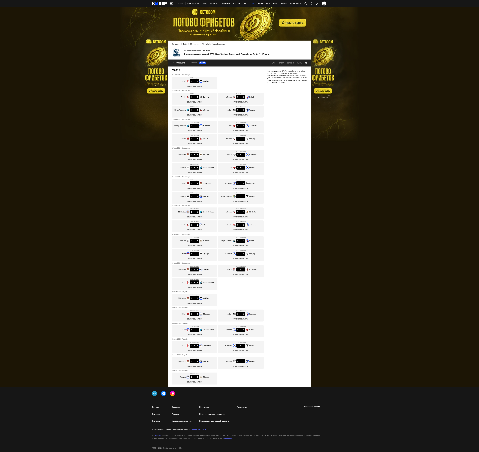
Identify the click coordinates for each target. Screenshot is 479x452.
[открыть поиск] (305, 3)
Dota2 (185, 44)
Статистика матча (194, 86)
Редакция (156, 414)
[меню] (172, 3)
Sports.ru (158, 435)
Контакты (156, 421)
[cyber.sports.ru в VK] (164, 394)
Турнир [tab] (194, 63)
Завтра (299, 63)
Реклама (175, 414)
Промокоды (242, 407)
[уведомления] (311, 3)
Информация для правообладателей (214, 421)
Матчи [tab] (202, 63)
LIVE (273, 63)
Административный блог (182, 421)
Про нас (155, 407)
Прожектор (204, 407)
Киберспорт (176, 44)
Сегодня (290, 63)
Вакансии (176, 407)
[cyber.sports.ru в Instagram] (173, 394)
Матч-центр (194, 44)
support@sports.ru (198, 429)
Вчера (281, 63)
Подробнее (227, 438)
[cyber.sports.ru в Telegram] (155, 394)
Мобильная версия (312, 407)
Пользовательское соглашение (212, 414)
